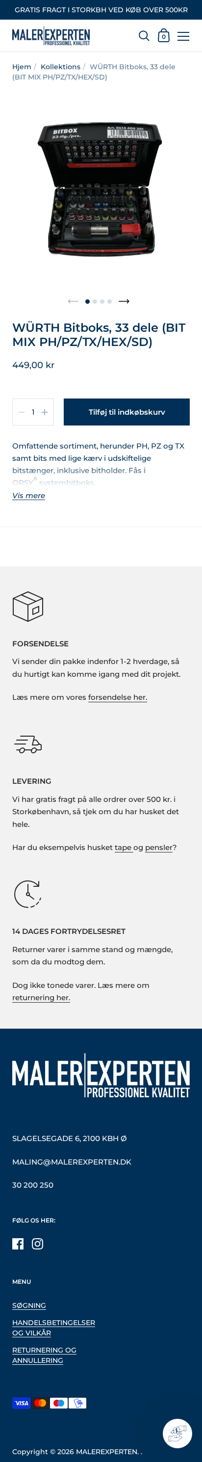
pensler (159, 847)
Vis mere (28, 496)
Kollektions (60, 67)
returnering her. (41, 997)
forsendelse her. (117, 697)
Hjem (21, 67)
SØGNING (29, 1305)
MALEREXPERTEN (106, 1452)
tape (124, 847)
